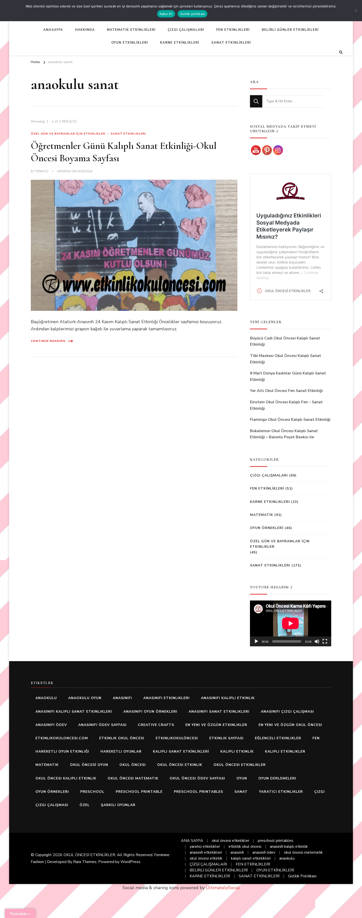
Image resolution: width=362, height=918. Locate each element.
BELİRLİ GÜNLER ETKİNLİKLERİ (290, 30)
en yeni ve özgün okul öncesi (290, 725)
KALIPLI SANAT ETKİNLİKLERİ (181, 751)
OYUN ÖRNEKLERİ (266, 528)
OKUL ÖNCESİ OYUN (89, 764)
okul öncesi (132, 764)
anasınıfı (122, 698)
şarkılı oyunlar (118, 805)
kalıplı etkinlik (237, 751)
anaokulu (46, 698)
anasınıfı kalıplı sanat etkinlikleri (73, 711)
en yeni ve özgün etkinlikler (216, 725)
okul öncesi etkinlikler (240, 764)
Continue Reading (48, 341)
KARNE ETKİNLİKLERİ (179, 42)
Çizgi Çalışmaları (269, 475)
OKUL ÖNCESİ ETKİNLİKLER (89, 855)
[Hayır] (355, 10)
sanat (241, 791)
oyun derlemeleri (277, 778)
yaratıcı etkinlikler (281, 791)
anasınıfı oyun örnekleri (150, 711)
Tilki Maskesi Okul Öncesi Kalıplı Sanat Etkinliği (285, 359)
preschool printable (139, 791)
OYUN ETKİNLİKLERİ (129, 42)
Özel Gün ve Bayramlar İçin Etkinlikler (68, 134)
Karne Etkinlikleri (270, 501)
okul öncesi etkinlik (179, 764)
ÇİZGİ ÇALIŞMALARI (186, 30)
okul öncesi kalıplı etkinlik (65, 778)
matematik (47, 764)
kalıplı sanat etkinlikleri (251, 858)
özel (85, 805)
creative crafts (156, 725)
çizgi (319, 791)
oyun (241, 778)
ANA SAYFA (192, 840)
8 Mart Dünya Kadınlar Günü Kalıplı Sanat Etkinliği (288, 376)
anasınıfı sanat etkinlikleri (219, 711)
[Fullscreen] (324, 641)
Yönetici (41, 171)
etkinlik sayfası (226, 738)
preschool (92, 791)
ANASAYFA (53, 30)
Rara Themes (85, 862)
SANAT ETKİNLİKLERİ (231, 42)
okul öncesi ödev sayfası (197, 778)
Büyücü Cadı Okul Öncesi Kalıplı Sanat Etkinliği (285, 341)
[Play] (256, 641)
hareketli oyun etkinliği (62, 751)
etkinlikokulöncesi (177, 738)
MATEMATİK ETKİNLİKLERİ (131, 30)
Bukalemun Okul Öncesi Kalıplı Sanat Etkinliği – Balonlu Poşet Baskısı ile (284, 434)
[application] (290, 623)
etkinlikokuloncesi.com (61, 738)
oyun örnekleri (52, 791)
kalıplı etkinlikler (285, 751)
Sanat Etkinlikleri (128, 134)
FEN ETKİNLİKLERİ (233, 30)
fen (316, 738)
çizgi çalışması (51, 805)
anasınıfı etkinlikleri (166, 698)
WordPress (130, 862)
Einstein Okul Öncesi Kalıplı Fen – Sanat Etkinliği (286, 405)
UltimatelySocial (223, 888)
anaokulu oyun (84, 698)
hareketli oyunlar (121, 751)
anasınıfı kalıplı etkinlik (228, 698)
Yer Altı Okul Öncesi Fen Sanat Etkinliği (286, 390)
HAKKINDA (85, 30)
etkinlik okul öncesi (121, 738)
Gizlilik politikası (192, 14)
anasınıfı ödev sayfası (102, 725)
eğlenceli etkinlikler (278, 738)
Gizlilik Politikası (302, 876)
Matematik (261, 514)
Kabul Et (166, 14)
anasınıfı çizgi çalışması (287, 711)
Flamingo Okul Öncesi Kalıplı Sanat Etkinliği (290, 419)
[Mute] (316, 641)
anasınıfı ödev (51, 725)
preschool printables (198, 791)
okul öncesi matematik (133, 778)
